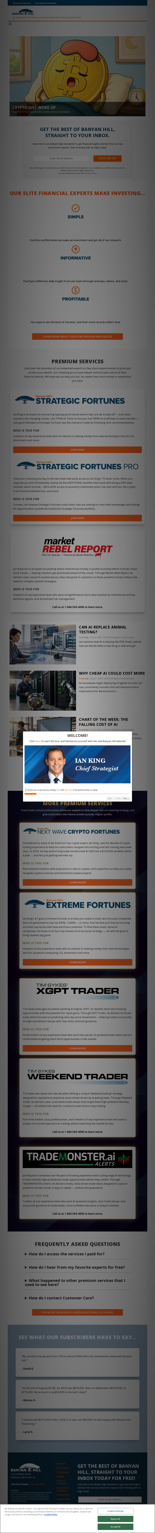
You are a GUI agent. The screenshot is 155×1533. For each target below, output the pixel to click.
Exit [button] (109, 798)
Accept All (115, 1526)
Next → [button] (126, 798)
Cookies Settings (115, 1511)
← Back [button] (118, 798)
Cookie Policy (50, 1514)
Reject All (115, 1519)
